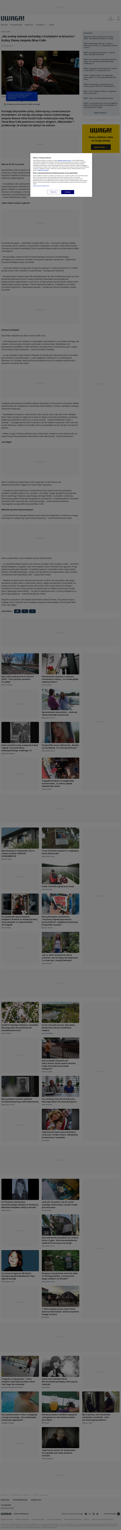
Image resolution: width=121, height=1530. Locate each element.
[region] (61, 175)
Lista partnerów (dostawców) (41, 186)
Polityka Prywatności (43, 170)
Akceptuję (67, 192)
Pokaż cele (54, 192)
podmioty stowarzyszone (64, 160)
